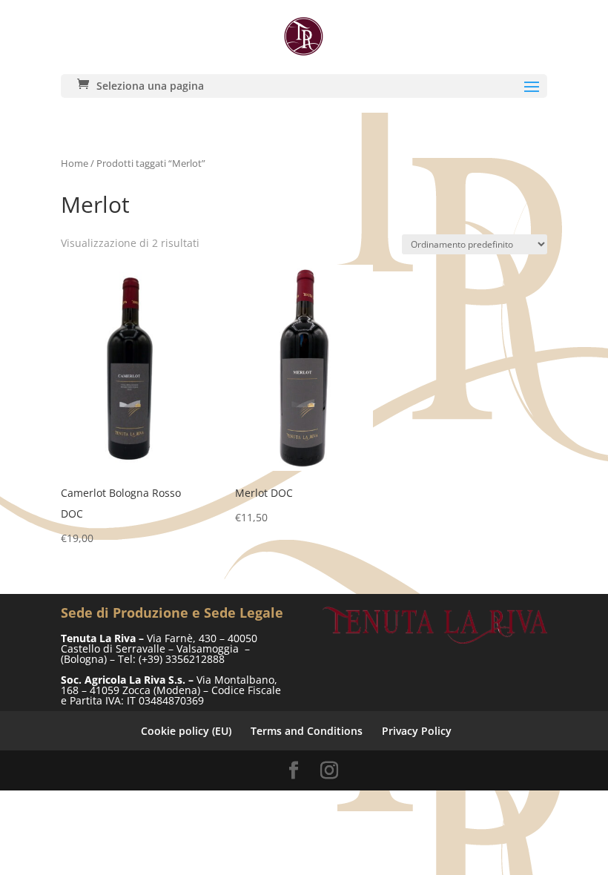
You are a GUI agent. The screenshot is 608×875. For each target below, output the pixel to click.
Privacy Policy (417, 731)
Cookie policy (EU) (186, 731)
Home (74, 163)
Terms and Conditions (307, 731)
